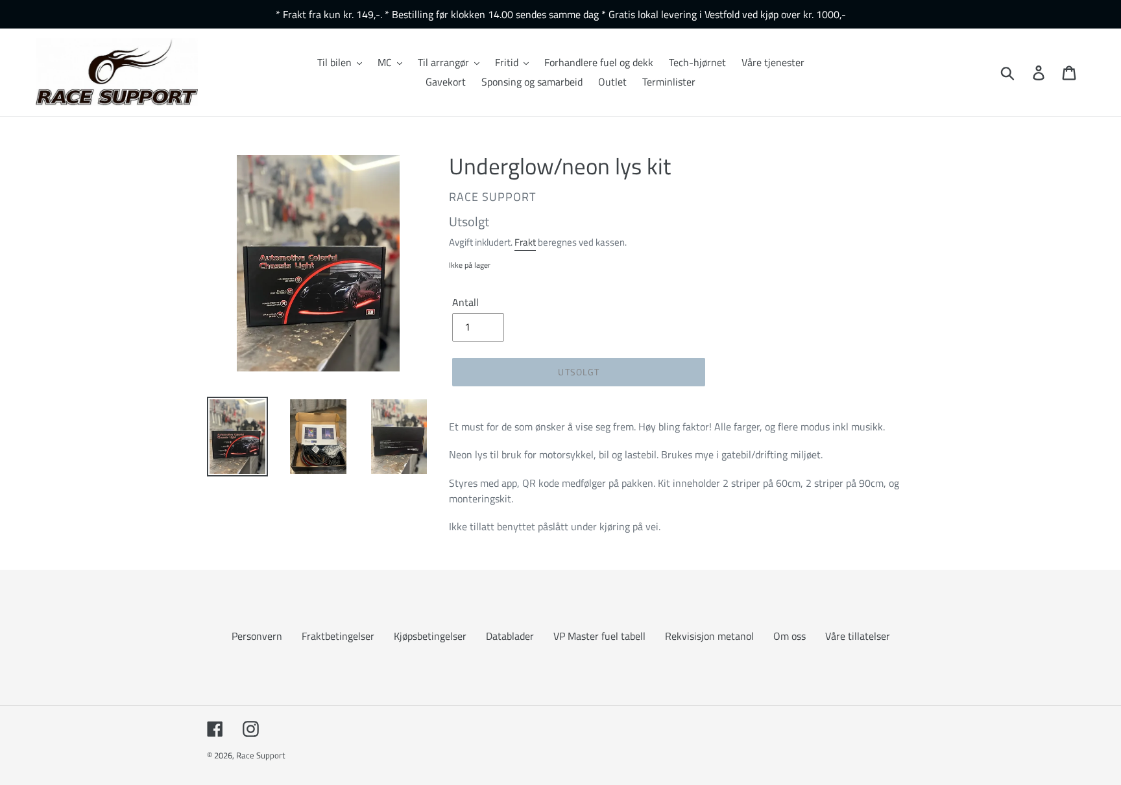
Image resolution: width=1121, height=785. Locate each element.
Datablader (510, 636)
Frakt (525, 242)
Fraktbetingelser (338, 636)
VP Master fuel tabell (599, 636)
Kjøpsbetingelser (430, 636)
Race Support (260, 755)
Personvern (257, 636)
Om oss (789, 636)
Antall (465, 302)
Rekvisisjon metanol (709, 636)
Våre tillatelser (857, 636)
